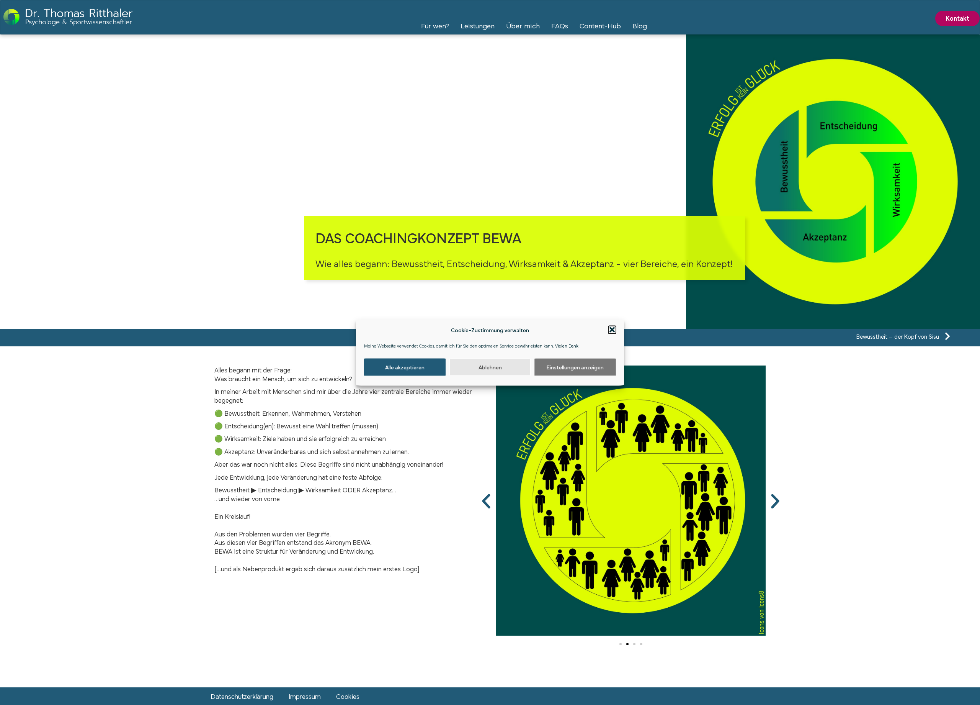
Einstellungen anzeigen (575, 367)
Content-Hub (600, 25)
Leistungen (478, 25)
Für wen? (435, 25)
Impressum (305, 696)
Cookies (347, 696)
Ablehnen (490, 367)
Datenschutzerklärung (242, 696)
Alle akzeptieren (405, 367)
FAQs (559, 25)
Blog (639, 25)
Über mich (523, 25)
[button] (612, 330)
